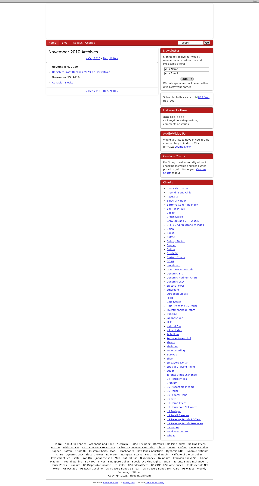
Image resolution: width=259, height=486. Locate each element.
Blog (64, 42)
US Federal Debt (177, 395)
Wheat (171, 435)
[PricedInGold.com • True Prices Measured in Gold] (129, 21)
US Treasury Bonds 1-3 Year (184, 419)
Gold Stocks (174, 301)
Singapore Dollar (177, 362)
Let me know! (183, 146)
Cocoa (171, 233)
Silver (170, 358)
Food (170, 297)
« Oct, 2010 (93, 58)
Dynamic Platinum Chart (182, 277)
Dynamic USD (175, 281)
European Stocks (177, 293)
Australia (172, 196)
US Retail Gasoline (178, 415)
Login (255, 1)
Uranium (172, 382)
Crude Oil (172, 253)
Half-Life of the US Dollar (182, 305)
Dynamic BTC (175, 273)
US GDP (171, 399)
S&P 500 (172, 354)
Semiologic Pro (110, 483)
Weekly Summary (178, 431)
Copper (171, 245)
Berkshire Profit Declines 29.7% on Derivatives (81, 72)
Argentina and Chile (179, 192)
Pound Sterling (176, 350)
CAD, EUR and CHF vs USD (183, 220)
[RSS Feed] (202, 97)
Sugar (170, 370)
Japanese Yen (175, 318)
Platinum (172, 346)
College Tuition (176, 241)
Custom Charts (176, 257)
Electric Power (175, 285)
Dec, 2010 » (110, 58)
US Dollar (172, 391)
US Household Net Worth (182, 407)
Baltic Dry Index (176, 200)
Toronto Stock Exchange (182, 374)
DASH (170, 261)
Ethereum (173, 289)
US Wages (173, 427)
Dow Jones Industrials (180, 269)
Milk (169, 322)
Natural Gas (174, 326)
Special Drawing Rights (181, 366)
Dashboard (173, 265)
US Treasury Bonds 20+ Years (185, 423)
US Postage (174, 411)
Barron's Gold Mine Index (182, 204)
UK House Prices (177, 378)
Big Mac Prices (176, 208)
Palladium (173, 334)
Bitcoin (171, 212)
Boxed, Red (129, 483)
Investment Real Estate (181, 310)
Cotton (171, 249)
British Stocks (175, 216)
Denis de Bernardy (155, 483)
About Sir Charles (84, 42)
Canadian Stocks (62, 82)
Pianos (171, 342)
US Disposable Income (181, 386)
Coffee (171, 237)
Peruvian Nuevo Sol (179, 338)
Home (52, 42)
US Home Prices (176, 403)
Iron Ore (172, 314)
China (170, 229)
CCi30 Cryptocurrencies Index (185, 224)
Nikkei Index (174, 330)
